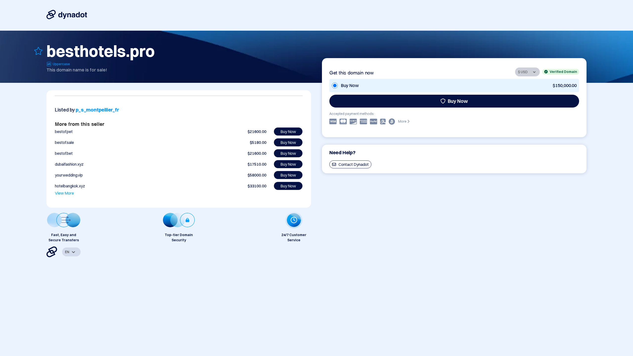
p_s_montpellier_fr (97, 110)
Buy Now (458, 101)
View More (64, 193)
